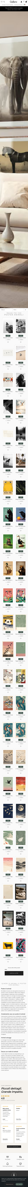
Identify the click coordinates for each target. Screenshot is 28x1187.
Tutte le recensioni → (14, 1146)
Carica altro (14, 973)
